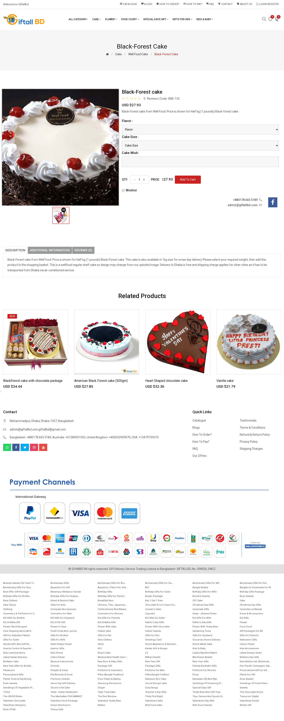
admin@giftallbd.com (24, 429)
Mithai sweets (152, 657)
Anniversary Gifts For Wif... (207, 583)
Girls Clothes (105, 640)
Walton (101, 705)
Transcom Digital (249, 696)
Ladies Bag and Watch (205, 653)
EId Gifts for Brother (14, 618)
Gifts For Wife (58, 640)
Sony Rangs (151, 688)
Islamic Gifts (57, 648)
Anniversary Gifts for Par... (254, 583)
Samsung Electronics (109, 683)
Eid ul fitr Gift (58, 622)
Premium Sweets (60, 679)
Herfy (101, 644)
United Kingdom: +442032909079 (108, 437)
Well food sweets (202, 705)
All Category (77, 19)
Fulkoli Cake (104, 631)
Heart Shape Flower (61, 644)
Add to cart (188, 179)
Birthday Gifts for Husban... (65, 596)
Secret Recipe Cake (156, 683)
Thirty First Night (154, 696)
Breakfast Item (106, 600)
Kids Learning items (14, 653)
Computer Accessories (63, 609)
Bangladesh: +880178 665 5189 (30, 437)
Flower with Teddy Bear (205, 627)
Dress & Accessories (251, 613)
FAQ (210, 4)
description (15, 250)
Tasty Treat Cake (106, 692)
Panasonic (9, 670)
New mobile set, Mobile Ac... (255, 661)
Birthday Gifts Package (252, 592)
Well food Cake (138, 54)
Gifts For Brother (59, 635)
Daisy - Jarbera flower (205, 613)
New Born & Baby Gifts (110, 661)
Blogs (146, 4)
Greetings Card (153, 640)
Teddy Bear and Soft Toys (206, 692)
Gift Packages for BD (251, 631)
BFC (147, 587)
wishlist (131, 190)
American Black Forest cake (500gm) (101, 381)
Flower (110, 19)
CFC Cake (198, 600)
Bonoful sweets (201, 596)
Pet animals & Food (61, 674)
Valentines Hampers (14, 705)
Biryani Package (154, 596)
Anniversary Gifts (60, 583)
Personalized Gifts (13, 674)
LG (146, 653)
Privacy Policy (249, 441)
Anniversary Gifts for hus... (17, 587)
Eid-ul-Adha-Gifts (107, 622)
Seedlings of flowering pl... (208, 683)
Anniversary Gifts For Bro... (112, 583)
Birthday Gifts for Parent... (112, 596)
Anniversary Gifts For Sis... (159, 583)
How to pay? (192, 4)
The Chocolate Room (251, 692)
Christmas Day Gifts (203, 605)
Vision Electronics (60, 705)
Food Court (129, 19)
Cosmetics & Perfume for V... (19, 613)
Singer (101, 688)
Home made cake (202, 644)
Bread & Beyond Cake (62, 600)
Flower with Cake (107, 627)
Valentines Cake (154, 701)
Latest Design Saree (251, 653)
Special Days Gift (155, 19)
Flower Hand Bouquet (15, 627)
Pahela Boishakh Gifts (205, 666)
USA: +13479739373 (145, 437)
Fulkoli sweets (153, 631)
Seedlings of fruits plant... (254, 683)
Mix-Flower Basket (202, 657)
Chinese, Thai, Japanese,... (113, 605)
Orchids (55, 666)
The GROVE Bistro (12, 696)
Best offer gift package (16, 592)
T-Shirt (6, 692)
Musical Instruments (62, 661)
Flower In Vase (59, 627)
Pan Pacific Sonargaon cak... (256, 666)
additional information (50, 250)
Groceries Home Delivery (206, 640)
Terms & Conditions (252, 427)
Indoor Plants (247, 644)
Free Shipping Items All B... (18, 631)
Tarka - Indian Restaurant (64, 692)
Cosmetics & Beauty (251, 609)
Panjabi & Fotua (59, 670)
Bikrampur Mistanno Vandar (66, 592)
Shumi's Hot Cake (60, 688)
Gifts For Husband (202, 635)
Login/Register (269, 4)
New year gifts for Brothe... (18, 666)
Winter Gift (245, 705)
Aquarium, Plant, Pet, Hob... (113, 587)
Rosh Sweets (10, 683)
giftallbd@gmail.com (52, 429)
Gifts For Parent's (249, 635)
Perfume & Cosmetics (110, 670)
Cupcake (150, 613)
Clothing (7, 609)
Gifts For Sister (11, 640)
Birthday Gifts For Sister (157, 592)
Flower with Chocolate (157, 627)
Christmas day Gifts (250, 605)
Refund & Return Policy (255, 434)
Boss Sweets (247, 596)
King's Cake (104, 653)
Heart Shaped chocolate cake (166, 381)
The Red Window (107, 696)
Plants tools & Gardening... (18, 679)
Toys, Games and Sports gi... (208, 696)
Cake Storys (9, 605)
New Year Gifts (201, 661)
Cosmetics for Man (61, 613)
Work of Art (9, 709)
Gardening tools (202, 631)
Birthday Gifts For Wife (205, 592)
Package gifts (153, 666)
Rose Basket (246, 679)
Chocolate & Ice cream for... (161, 605)
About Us (244, 4)
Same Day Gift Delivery (63, 683)
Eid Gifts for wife (202, 618)
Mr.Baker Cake (11, 661)
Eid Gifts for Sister (155, 618)
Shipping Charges (251, 448)
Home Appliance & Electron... (161, 644)
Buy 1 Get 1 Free (154, 600)
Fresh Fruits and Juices (64, 631)
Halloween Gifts (248, 640)
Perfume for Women (204, 670)
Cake (95, 19)
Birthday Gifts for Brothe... (17, 596)
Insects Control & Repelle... (18, 648)
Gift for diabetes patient (16, 635)
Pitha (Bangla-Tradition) (110, 674)
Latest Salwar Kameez (15, 657)
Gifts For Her (182, 19)
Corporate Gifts (201, 609)
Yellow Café (57, 709)
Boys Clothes (10, 600)
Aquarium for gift (60, 587)
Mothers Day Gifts (249, 657)
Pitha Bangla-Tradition (157, 674)
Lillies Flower (58, 657)
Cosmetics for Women (110, 613)
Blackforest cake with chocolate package (33, 381)
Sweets (244, 688)
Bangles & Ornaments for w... (256, 587)
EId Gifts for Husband (62, 618)
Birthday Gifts (105, 592)
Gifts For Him (152, 635)
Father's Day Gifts (154, 622)
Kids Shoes (57, 653)
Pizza (196, 674)
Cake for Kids (58, 605)
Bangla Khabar (200, 587)
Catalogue (128, 4)
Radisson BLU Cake (155, 679)
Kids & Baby (204, 19)
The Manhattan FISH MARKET (66, 696)
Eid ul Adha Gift (11, 622)
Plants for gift (247, 674)
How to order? (167, 4)
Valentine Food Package (64, 701)
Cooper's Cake (153, 609)
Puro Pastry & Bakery (109, 679)
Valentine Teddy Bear (109, 701)
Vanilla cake (225, 381)
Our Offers (200, 455)
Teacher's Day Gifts (155, 692)
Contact (225, 4)
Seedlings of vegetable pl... (18, 688)
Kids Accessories (249, 648)
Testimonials (248, 420)
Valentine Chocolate (14, 701)
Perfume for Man (155, 670)
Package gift (105, 666)
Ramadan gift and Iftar (205, 679)
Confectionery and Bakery (112, 609)
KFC (100, 648)
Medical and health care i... (113, 657)
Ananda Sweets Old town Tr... (19, 583)
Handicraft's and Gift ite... (17, 644)
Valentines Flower (249, 701)
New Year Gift (152, 661)
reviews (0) (83, 250)
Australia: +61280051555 (68, 437)
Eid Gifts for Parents (109, 618)
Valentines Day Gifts (203, 701)
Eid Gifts (244, 618)
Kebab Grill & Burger (156, 648)
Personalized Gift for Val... (254, 670)
